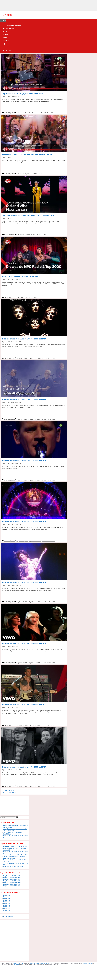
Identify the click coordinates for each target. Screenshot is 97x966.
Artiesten (5, 34)
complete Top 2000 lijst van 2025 (39, 963)
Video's (40, 174)
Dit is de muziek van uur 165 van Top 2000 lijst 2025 (24, 522)
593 (7, 792)
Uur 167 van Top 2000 (48, 419)
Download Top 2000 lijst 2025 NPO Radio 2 (15, 846)
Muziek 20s (6, 895)
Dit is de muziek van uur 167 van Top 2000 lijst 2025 (24, 400)
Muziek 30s (6, 910)
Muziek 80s (6, 902)
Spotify (5, 37)
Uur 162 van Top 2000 (48, 725)
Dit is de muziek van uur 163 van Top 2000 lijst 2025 (24, 643)
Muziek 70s (6, 903)
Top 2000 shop (7, 50)
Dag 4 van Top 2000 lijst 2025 (12, 881)
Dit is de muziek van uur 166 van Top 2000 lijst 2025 (24, 461)
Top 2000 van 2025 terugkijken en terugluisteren (22, 94)
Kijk (4, 44)
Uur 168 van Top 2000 (48, 358)
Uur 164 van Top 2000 (48, 602)
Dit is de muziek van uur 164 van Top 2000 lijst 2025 (24, 583)
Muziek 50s (6, 906)
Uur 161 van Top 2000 (48, 786)
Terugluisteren (36, 113)
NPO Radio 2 (20, 113)
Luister (5, 47)
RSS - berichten (8, 916)
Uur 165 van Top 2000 (48, 541)
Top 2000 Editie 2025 (47, 113)
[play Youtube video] (34, 72)
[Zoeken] (17, 817)
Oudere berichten (9, 790)
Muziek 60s (6, 905)
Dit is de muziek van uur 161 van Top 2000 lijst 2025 (24, 767)
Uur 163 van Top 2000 (48, 663)
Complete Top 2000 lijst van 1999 (13, 866)
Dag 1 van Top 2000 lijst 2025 (12, 876)
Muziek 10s (6, 897)
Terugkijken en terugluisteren (14, 25)
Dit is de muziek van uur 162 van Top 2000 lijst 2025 (24, 704)
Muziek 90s (6, 900)
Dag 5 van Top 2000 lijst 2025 (12, 882)
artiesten (16, 964)
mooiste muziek (87, 963)
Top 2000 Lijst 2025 (9, 113)
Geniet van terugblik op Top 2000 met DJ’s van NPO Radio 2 (27, 154)
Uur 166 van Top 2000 (48, 480)
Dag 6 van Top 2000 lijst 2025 (12, 884)
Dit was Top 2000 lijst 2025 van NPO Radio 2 (21, 276)
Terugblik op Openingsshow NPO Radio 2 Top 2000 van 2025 (28, 215)
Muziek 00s (6, 898)
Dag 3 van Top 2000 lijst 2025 (12, 879)
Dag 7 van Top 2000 (22, 358)
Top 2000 (6, 15)
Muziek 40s (6, 908)
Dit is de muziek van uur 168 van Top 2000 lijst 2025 (24, 339)
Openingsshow (29, 234)
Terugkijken (28, 113)
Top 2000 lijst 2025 (8, 28)
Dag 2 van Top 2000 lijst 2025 (12, 877)
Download (6, 40)
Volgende (12, 792)
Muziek (5, 31)
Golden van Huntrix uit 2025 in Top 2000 (15, 855)
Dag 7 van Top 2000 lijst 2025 (12, 885)
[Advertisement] (48, 3)
